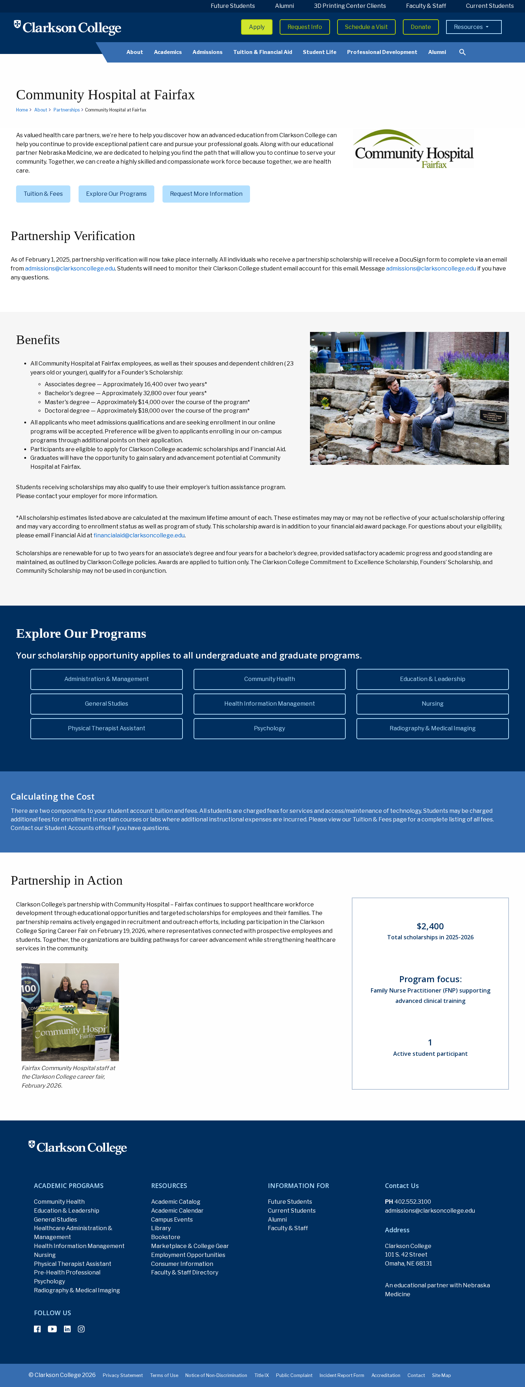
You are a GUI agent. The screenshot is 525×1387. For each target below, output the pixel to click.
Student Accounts (69, 828)
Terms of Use (164, 1375)
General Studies (106, 703)
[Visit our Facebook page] (37, 1329)
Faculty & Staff (426, 6)
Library (161, 1228)
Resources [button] (469, 27)
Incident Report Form (342, 1375)
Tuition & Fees (43, 193)
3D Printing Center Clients (350, 6)
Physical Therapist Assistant (106, 728)
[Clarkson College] (67, 27)
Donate (421, 27)
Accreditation (385, 1375)
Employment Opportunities (188, 1255)
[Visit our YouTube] (52, 1329)
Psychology (269, 728)
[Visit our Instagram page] (81, 1329)
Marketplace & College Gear (190, 1246)
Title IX (261, 1375)
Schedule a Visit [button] (366, 27)
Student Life (319, 52)
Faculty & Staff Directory (184, 1272)
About (134, 52)
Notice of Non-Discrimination (216, 1375)
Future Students (233, 6)
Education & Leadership (432, 679)
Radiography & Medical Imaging (433, 728)
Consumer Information (182, 1264)
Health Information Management (269, 703)
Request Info (305, 27)
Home (22, 110)
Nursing (433, 703)
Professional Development (382, 52)
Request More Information (206, 193)
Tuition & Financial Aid (262, 52)
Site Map (441, 1375)
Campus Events (172, 1219)
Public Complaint (294, 1375)
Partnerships (67, 110)
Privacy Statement (123, 1375)
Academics (168, 52)
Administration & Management (106, 679)
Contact (416, 1375)
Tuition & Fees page (379, 819)
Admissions (207, 52)
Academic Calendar (177, 1210)
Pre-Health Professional (67, 1272)
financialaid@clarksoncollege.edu (139, 535)
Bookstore (165, 1237)
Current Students (490, 6)
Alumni (284, 6)
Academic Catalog (175, 1201)
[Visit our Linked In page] (67, 1329)
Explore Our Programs (116, 193)
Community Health (269, 679)
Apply (257, 27)
